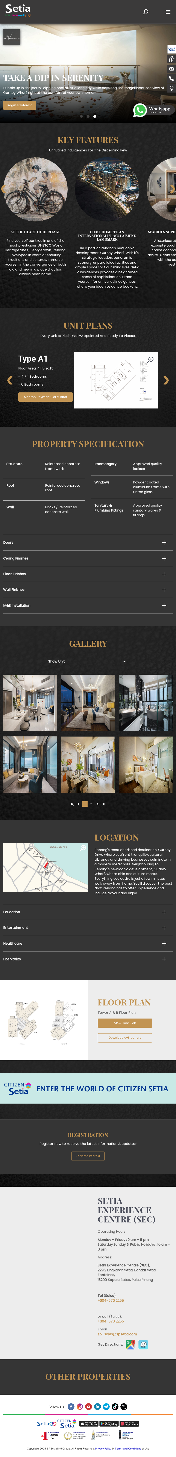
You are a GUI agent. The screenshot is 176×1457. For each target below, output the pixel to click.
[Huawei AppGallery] (129, 1424)
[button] (81, 116)
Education (11, 912)
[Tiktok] (115, 1409)
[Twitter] (123, 1409)
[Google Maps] (171, 89)
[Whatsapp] (154, 111)
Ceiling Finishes (15, 558)
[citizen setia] (171, 50)
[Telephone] (171, 79)
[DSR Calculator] (171, 59)
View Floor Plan (125, 1023)
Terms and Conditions (128, 1449)
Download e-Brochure (125, 1037)
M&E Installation (16, 605)
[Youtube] (88, 1409)
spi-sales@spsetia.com (117, 1334)
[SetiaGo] (68, 1424)
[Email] (171, 69)
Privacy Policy (103, 1449)
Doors (8, 542)
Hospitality (12, 959)
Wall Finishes (13, 589)
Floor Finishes (14, 573)
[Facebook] (71, 1409)
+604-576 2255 (111, 1300)
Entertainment (15, 927)
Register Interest (20, 105)
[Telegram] (106, 1409)
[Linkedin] (97, 1409)
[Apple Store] (89, 1424)
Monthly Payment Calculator (45, 397)
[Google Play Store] (109, 1424)
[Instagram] (79, 1409)
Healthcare (12, 943)
